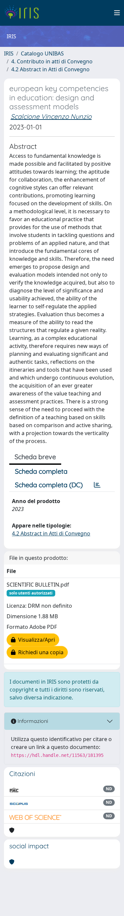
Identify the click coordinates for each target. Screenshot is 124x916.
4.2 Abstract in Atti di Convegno (50, 69)
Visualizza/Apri (35, 639)
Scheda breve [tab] (35, 457)
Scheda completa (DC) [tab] (49, 485)
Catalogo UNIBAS (42, 53)
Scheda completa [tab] (41, 471)
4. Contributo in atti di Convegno (52, 61)
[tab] (97, 485)
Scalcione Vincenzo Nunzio (51, 116)
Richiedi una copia (39, 652)
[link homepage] (24, 13)
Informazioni (32, 721)
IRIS (9, 53)
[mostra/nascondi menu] (117, 13)
